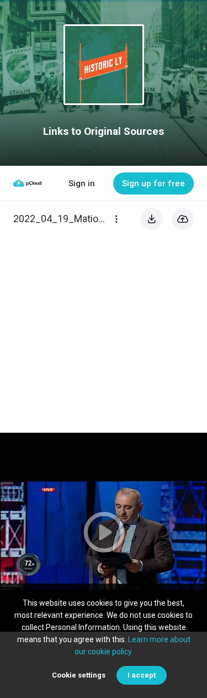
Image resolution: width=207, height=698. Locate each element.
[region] (103, 532)
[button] (103, 532)
